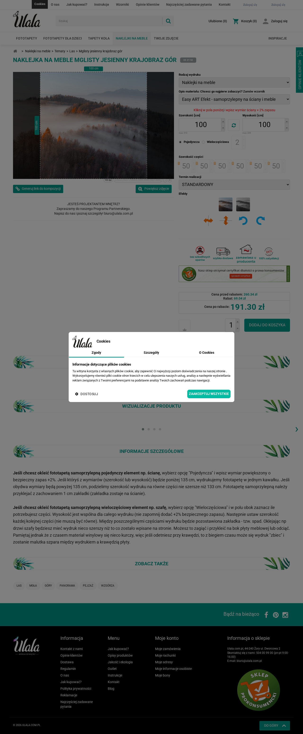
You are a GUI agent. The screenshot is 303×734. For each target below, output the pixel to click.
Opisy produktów (120, 655)
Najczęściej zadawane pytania (189, 4)
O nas (55, 4)
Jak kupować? (76, 4)
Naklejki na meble (132, 38)
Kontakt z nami (71, 649)
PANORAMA (67, 585)
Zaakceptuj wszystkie (209, 394)
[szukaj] (168, 21)
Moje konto (166, 638)
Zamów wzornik (254, 91)
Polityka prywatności (75, 688)
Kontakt (225, 4)
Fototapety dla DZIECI (62, 38)
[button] (223, 121)
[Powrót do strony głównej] (15, 51)
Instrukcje (101, 4)
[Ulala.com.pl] (32, 19)
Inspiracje (277, 38)
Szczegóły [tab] (151, 352)
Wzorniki (122, 4)
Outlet (112, 669)
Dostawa (67, 662)
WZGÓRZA (107, 585)
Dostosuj (89, 394)
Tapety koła (99, 38)
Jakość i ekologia (120, 662)
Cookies (39, 4)
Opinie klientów (147, 4)
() (218, 21)
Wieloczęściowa (218, 142)
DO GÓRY (271, 725)
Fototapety (26, 38)
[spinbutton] (201, 125)
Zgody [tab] (96, 352)
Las (72, 51)
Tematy (59, 51)
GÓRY (48, 585)
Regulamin (68, 669)
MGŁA (33, 585)
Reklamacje (68, 695)
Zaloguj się (279, 21)
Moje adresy (164, 662)
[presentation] (297, 428)
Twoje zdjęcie (166, 38)
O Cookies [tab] (206, 352)
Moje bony (162, 675)
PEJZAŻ (88, 585)
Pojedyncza (192, 142)
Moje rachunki (165, 655)
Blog (111, 688)
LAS (19, 585)
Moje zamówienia (168, 649)
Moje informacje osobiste (173, 669)
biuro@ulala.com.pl (249, 661)
